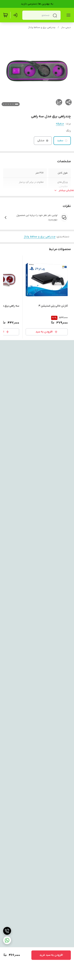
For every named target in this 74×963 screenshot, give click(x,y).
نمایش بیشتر (66, 190)
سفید (60, 140)
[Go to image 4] (8, 104)
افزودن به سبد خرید (51, 955)
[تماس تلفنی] (7, 931)
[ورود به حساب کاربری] (16, 15)
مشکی (40, 140)
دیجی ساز (66, 27)
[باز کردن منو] (68, 15)
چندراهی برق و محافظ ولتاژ (41, 27)
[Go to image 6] (3, 104)
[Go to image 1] (16, 104)
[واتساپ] (7, 940)
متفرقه (60, 124)
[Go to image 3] (10, 104)
